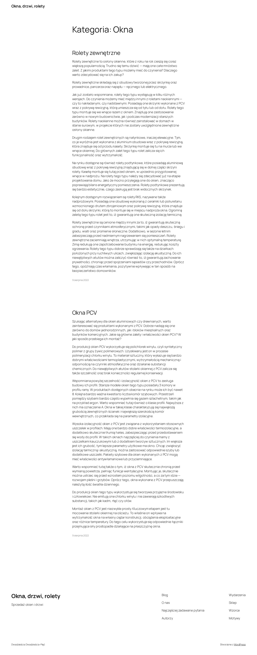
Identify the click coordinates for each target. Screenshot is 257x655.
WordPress (240, 644)
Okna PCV (84, 312)
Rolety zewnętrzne (96, 53)
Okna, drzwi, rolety (28, 6)
